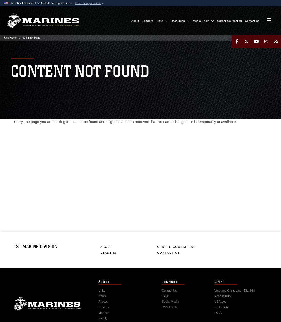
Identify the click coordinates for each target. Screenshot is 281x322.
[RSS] (276, 41)
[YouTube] (256, 41)
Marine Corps (47, 304)
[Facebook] (237, 41)
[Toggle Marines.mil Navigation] (269, 20)
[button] (90, 3)
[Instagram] (266, 41)
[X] (246, 41)
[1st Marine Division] (43, 20)
